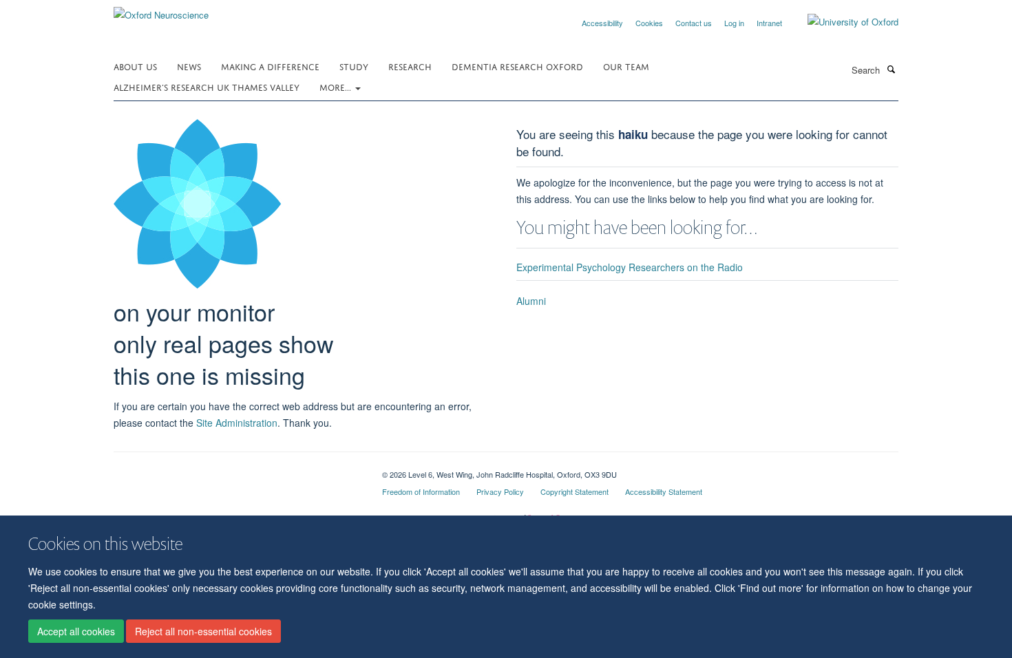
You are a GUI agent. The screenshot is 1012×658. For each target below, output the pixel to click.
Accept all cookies (76, 631)
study (353, 65)
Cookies (649, 22)
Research (410, 65)
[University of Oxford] (842, 22)
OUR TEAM (626, 65)
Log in (734, 22)
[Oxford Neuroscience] (161, 10)
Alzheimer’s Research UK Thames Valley (206, 86)
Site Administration (236, 422)
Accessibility (602, 22)
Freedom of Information (421, 491)
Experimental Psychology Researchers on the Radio (629, 267)
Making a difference (270, 65)
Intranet (769, 22)
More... (336, 86)
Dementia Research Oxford (517, 65)
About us (135, 65)
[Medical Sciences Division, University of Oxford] (237, 469)
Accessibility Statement (663, 491)
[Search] (890, 68)
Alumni (531, 301)
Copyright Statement (574, 491)
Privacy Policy (500, 491)
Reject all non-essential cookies (203, 631)
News (189, 65)
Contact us (693, 22)
